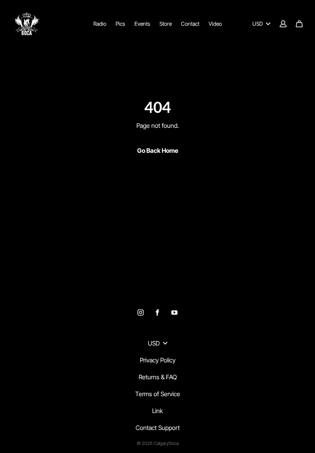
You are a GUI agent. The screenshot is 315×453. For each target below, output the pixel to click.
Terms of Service (157, 394)
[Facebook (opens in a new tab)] (157, 312)
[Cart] (299, 23)
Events (142, 23)
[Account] (283, 23)
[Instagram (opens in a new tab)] (140, 312)
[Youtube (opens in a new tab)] (174, 312)
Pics (120, 23)
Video (215, 23)
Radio (99, 23)
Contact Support (158, 428)
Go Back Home (157, 150)
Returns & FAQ (158, 377)
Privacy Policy (158, 360)
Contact (190, 23)
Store (165, 23)
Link (157, 411)
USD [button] (257, 23)
